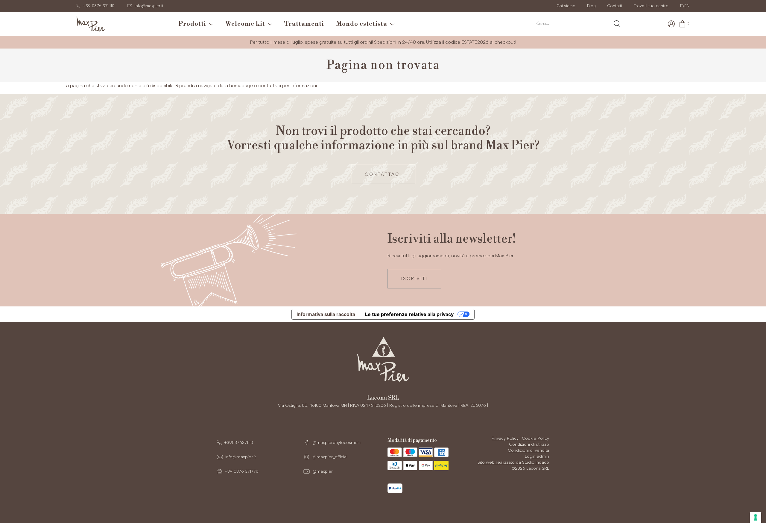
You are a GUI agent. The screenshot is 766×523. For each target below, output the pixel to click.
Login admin (537, 456)
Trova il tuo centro (651, 6)
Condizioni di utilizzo (529, 444)
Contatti (614, 6)
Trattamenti (304, 24)
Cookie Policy (535, 438)
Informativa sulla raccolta (326, 314)
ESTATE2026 (475, 42)
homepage (241, 85)
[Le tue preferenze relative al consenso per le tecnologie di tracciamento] (755, 517)
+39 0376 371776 (242, 471)
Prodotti (194, 24)
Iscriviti (414, 278)
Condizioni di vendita (528, 450)
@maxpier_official (329, 456)
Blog (591, 6)
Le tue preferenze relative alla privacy (409, 314)
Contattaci (383, 174)
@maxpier (322, 471)
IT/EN (684, 6)
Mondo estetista (363, 24)
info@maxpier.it (240, 456)
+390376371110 (238, 442)
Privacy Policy (505, 438)
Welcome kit (246, 24)
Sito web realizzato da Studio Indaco (513, 462)
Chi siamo (566, 6)
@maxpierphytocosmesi (336, 442)
